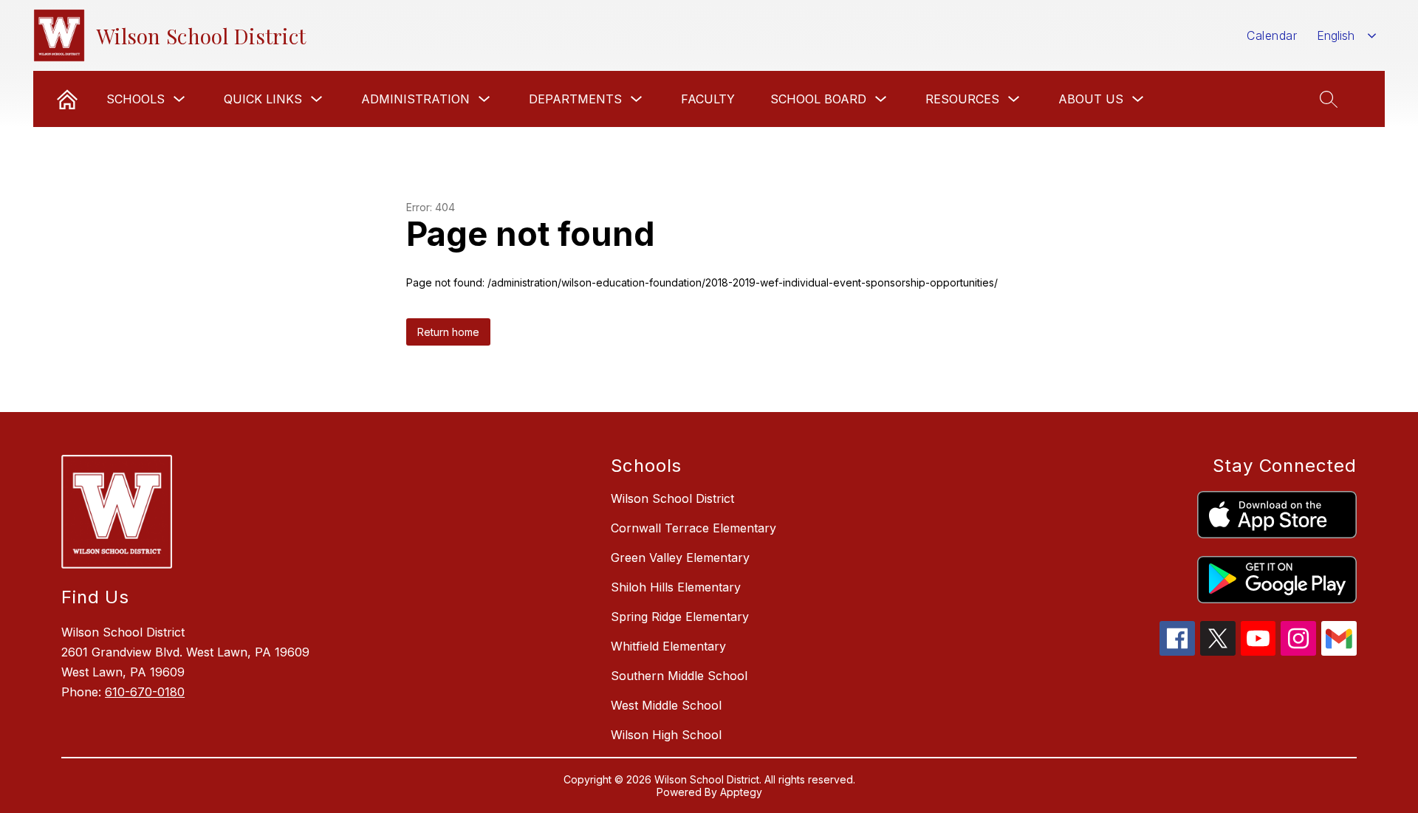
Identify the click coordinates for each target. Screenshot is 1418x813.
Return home (448, 332)
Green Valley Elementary (680, 557)
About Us (1090, 99)
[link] (67, 99)
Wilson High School (666, 734)
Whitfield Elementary (668, 646)
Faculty (708, 99)
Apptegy (741, 792)
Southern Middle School (679, 675)
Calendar (1272, 35)
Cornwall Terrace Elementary (693, 528)
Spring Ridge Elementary (680, 616)
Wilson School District (672, 498)
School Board (818, 99)
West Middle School (666, 705)
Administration (415, 99)
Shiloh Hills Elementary (676, 587)
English (1335, 35)
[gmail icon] (1339, 651)
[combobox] (1347, 35)
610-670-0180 (145, 692)
